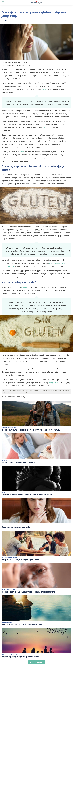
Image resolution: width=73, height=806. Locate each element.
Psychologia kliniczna (9, 590)
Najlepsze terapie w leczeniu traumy (18, 462)
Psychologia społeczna (10, 654)
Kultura (4, 7)
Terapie (4, 460)
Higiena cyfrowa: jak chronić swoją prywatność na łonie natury (31, 430)
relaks (22, 152)
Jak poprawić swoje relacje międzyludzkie (21, 559)
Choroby (5, 525)
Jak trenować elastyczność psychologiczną (22, 624)
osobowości (48, 127)
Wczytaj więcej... (36, 662)
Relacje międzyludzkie (9, 557)
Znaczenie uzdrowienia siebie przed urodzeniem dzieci (27, 495)
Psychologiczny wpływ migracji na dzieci (20, 657)
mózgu (44, 89)
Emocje (4, 492)
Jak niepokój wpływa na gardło (16, 527)
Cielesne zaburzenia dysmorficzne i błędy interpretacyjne (28, 592)
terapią (24, 287)
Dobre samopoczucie (9, 428)
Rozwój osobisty (7, 622)
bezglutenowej (54, 383)
